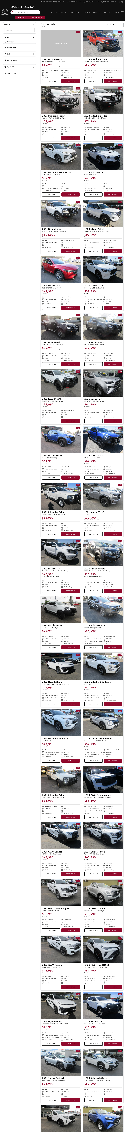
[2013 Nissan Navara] (61, 43)
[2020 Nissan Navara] (103, 552)
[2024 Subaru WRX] (103, 156)
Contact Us (70, 81)
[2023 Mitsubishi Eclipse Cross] (61, 156)
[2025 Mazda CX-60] (103, 269)
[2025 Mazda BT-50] (61, 439)
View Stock (22, 17)
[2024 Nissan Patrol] (61, 213)
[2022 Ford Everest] (61, 552)
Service (106, 12)
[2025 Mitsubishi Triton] (61, 496)
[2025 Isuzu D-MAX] (103, 326)
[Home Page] (4, 12)
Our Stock (74, 12)
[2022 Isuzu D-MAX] (61, 326)
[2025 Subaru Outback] (61, 1062)
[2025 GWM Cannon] (61, 835)
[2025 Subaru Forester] (103, 609)
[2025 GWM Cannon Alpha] (103, 779)
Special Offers (91, 12)
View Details (51, 81)
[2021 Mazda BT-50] (103, 496)
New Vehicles (57, 12)
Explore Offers (37, 17)
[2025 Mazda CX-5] (61, 269)
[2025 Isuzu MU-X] (103, 383)
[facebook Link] (119, 2)
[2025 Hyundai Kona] (61, 666)
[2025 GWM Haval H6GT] (103, 949)
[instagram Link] (122, 2)
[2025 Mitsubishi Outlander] (103, 666)
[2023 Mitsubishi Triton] (103, 43)
